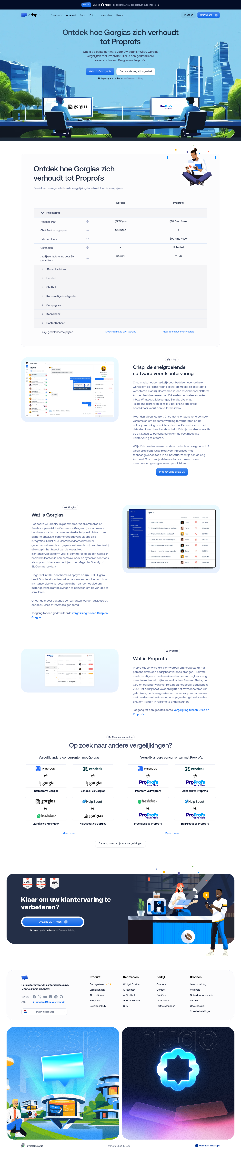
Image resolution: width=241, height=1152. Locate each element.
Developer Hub (98, 1006)
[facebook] (34, 996)
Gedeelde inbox (131, 1000)
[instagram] (51, 996)
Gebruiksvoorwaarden (202, 995)
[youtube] (45, 996)
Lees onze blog (198, 984)
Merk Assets (163, 1000)
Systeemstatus (35, 1145)
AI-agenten (129, 989)
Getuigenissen (99, 984)
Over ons (161, 984)
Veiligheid (195, 989)
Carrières (161, 995)
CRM (126, 1006)
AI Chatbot (129, 995)
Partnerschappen (166, 1006)
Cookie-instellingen (200, 1011)
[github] (61, 996)
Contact (161, 989)
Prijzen (93, 15)
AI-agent (71, 15)
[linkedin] (56, 996)
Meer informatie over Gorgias (120, 331)
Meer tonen (69, 833)
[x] (40, 996)
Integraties (106, 15)
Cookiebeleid (197, 1006)
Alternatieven (97, 995)
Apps (82, 15)
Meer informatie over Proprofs (178, 331)
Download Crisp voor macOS (50, 1002)
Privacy (194, 1000)
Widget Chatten (131, 984)
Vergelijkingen (97, 989)
